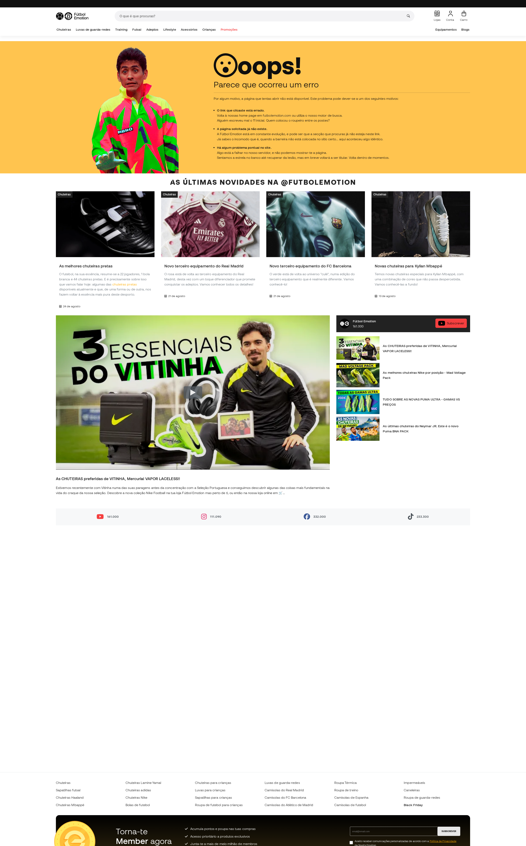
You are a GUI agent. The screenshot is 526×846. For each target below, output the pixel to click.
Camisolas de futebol (350, 805)
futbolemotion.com (277, 115)
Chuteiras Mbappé (70, 805)
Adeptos (152, 29)
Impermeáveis (414, 782)
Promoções (229, 29)
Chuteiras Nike (136, 797)
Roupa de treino (346, 790)
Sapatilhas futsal (68, 790)
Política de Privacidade (443, 841)
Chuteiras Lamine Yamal (143, 782)
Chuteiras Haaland (70, 797)
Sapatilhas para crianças (213, 797)
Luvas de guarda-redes (93, 29)
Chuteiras (64, 29)
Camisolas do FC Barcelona (285, 797)
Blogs (465, 29)
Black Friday (413, 805)
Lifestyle (169, 29)
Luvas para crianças (210, 790)
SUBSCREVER (449, 831)
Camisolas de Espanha (351, 797)
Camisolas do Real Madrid (284, 790)
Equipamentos (446, 29)
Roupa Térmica (345, 782)
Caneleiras (412, 790)
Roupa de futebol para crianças (218, 805)
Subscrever (455, 323)
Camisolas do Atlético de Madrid (289, 805)
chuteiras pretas (124, 284)
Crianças (209, 29)
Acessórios (189, 29)
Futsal (136, 29)
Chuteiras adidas (138, 790)
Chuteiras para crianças (213, 782)
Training (121, 29)
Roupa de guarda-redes (422, 797)
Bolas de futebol (138, 805)
